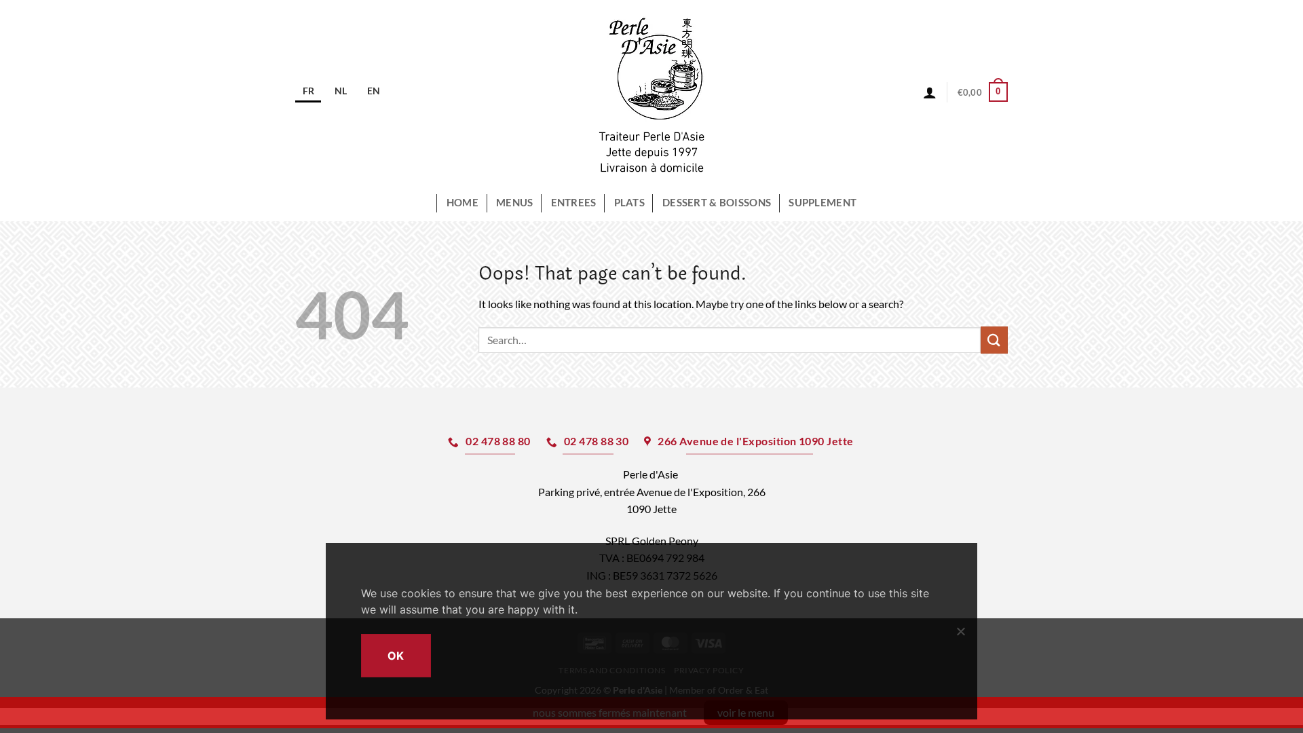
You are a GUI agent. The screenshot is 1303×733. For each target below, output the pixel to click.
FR (308, 90)
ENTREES (574, 202)
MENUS (514, 202)
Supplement (822, 202)
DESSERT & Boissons (716, 202)
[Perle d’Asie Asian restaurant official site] (652, 92)
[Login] (930, 92)
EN (373, 90)
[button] (983, 92)
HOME (462, 202)
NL (341, 90)
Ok (396, 655)
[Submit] (994, 339)
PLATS (629, 202)
